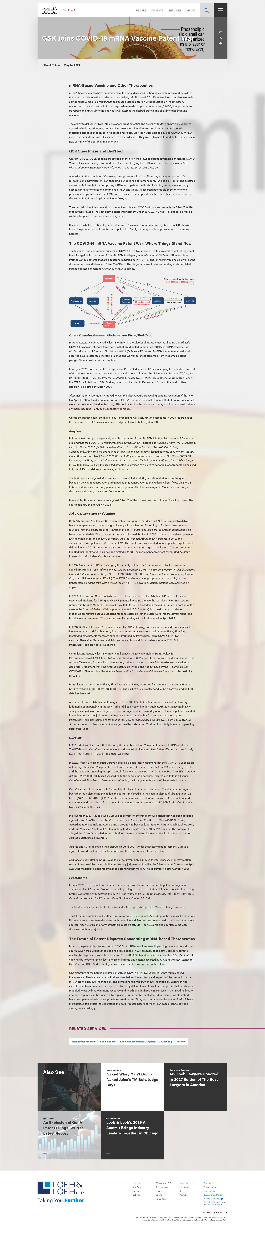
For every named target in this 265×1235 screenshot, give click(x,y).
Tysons (159, 1190)
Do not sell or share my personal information (214, 1203)
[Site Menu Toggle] (220, 10)
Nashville (136, 1194)
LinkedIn (184, 1183)
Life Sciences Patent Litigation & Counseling (146, 1041)
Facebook (184, 1187)
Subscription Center (212, 1194)
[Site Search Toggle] (207, 10)
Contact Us (208, 1183)
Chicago (136, 1190)
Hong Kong (161, 1198)
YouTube (184, 1194)
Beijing (159, 1194)
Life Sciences (108, 1041)
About (190, 10)
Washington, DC (163, 1183)
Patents (181, 1041)
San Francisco (162, 1187)
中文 (73, 10)
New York (136, 1187)
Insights (157, 10)
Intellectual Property (83, 1041)
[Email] (220, 32)
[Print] (220, 43)
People (141, 10)
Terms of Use (209, 1190)
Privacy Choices (211, 1198)
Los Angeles (137, 1183)
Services (175, 10)
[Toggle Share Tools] (220, 38)
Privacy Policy (210, 1187)
